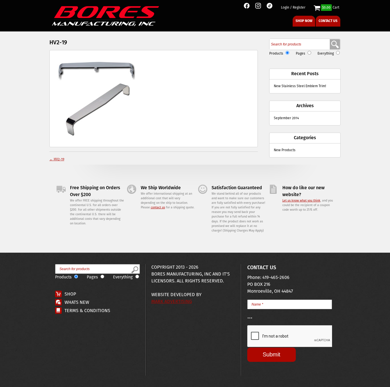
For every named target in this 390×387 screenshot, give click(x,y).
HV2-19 (56, 159)
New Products (284, 150)
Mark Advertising (171, 301)
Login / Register (293, 8)
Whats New (77, 302)
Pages (300, 53)
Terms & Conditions (87, 310)
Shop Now (303, 21)
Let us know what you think (301, 200)
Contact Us (328, 21)
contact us (158, 207)
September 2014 (286, 118)
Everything (325, 53)
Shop (70, 294)
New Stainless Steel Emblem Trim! (300, 86)
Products (276, 53)
